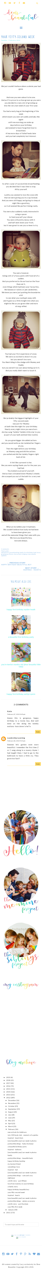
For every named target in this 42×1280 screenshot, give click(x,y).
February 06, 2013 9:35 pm (16, 741)
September (12, 1109)
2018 (8, 1080)
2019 (8, 1077)
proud (19, 554)
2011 (8, 1213)
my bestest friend (14, 1164)
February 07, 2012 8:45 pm (16, 714)
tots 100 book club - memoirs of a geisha (23, 1135)
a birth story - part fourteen (18, 1204)
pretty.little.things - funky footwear (21, 1144)
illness (11, 554)
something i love (14, 1167)
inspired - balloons (14, 1149)
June (10, 1118)
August (11, 1112)
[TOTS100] (21, 1237)
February (11, 1129)
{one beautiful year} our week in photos (22, 1141)
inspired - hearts (14, 1195)
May (10, 1121)
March (10, 1126)
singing (24, 554)
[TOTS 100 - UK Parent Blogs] (21, 1235)
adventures (5, 552)
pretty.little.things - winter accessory (21, 1201)
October (11, 1106)
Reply (38, 732)
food (34, 552)
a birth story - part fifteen (17, 1181)
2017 (8, 1083)
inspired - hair (13, 1170)
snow (29, 554)
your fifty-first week (15, 1207)
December (12, 1100)
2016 (8, 1086)
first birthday (28, 552)
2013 (8, 1095)
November (12, 1103)
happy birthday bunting (16, 1161)
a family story (13, 1187)
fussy (38, 552)
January (11, 1210)
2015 (8, 1089)
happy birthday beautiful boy (18, 1189)
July (10, 1115)
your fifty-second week (16, 1192)
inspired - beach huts (15, 1138)
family (22, 552)
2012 (8, 1098)
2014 (8, 1092)
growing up (4, 554)
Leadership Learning (16, 738)
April (10, 1123)
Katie (9, 711)
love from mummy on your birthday (21, 1184)
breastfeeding (14, 552)
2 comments (5, 549)
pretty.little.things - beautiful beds (20, 1158)
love (15, 554)
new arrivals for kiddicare (17, 1132)
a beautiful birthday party (17, 1147)
